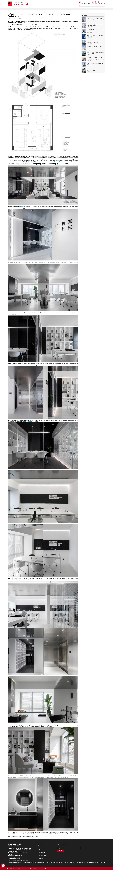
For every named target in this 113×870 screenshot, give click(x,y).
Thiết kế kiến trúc (42, 848)
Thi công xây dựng (42, 855)
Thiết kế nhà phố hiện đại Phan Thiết (29, 862)
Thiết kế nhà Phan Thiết (16, 836)
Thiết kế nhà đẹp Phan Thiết (69, 862)
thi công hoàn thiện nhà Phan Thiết (42, 863)
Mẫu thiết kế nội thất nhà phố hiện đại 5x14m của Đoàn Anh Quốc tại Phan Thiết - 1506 (95, 59)
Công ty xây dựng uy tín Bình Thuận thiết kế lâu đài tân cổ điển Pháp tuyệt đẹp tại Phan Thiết (95, 20)
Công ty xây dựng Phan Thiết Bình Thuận (30, 836)
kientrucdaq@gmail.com (86, 3)
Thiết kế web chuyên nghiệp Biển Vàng (39, 868)
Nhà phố (40, 851)
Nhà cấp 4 (40, 853)
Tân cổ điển (41, 858)
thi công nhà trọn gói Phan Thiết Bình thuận (94, 862)
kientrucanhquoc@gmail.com (100, 3)
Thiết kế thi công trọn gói (80, 862)
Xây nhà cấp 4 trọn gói (58, 862)
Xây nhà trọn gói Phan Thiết (29, 863)
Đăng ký (60, 850)
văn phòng (28, 421)
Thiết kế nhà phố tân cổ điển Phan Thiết (45, 862)
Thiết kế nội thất (42, 852)
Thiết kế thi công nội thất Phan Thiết (15, 862)
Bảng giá (40, 856)
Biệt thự (40, 849)
